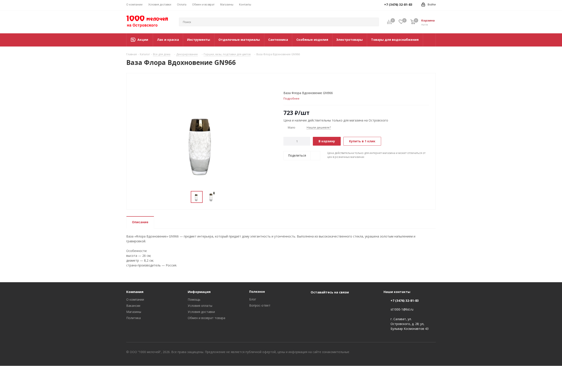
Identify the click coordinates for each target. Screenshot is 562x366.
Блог (252, 299)
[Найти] (373, 22)
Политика (133, 318)
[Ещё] (429, 39)
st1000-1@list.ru (402, 309)
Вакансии (133, 306)
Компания (134, 291)
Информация (199, 291)
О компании (135, 299)
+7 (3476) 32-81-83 (405, 300)
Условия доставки (201, 312)
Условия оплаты (200, 306)
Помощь (194, 299)
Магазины (133, 312)
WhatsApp (326, 302)
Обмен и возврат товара (206, 318)
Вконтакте (315, 302)
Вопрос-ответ (259, 305)
